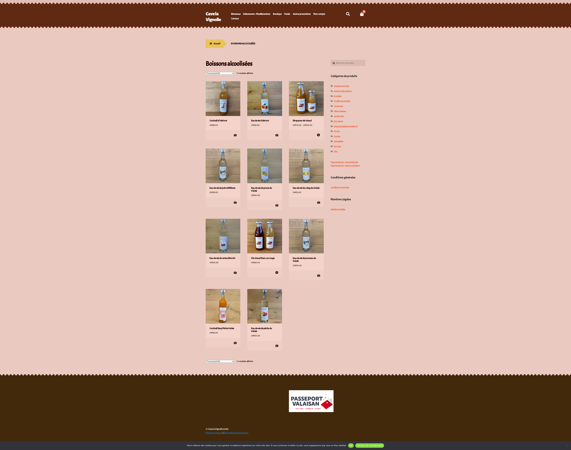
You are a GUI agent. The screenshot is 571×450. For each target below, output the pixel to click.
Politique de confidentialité (370, 445)
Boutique (277, 13)
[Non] (567, 445)
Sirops (337, 131)
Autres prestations (302, 13)
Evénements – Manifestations (256, 13)
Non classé (338, 121)
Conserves (338, 106)
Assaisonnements (341, 86)
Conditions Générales (340, 187)
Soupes (337, 136)
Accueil (216, 43)
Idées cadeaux (340, 111)
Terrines (337, 146)
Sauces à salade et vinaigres (345, 126)
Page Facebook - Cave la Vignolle (344, 162)
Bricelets (338, 96)
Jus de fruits (339, 116)
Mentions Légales (338, 209)
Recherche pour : (347, 14)
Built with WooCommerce (236, 432)
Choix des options (318, 135)
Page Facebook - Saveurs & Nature (345, 165)
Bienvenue (236, 13)
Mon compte (319, 13)
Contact (235, 18)
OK (351, 445)
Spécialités (338, 141)
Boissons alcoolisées (343, 91)
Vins (336, 151)
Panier (287, 13)
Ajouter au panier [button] (235, 135)
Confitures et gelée (342, 101)
